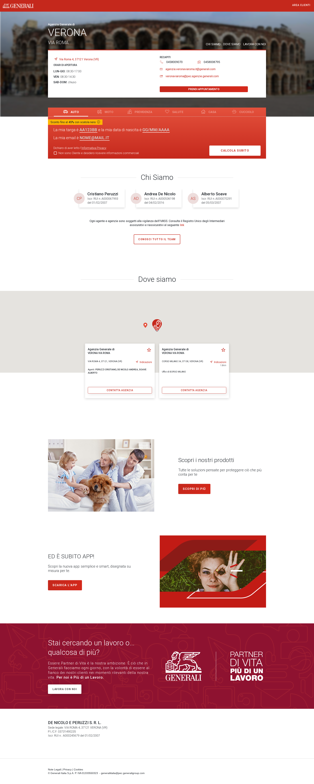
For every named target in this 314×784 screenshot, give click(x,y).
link (182, 225)
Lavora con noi (65, 689)
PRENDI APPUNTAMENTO (204, 89)
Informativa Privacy (93, 148)
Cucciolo (246, 112)
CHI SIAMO (213, 44)
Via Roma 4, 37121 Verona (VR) (79, 59)
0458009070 (174, 62)
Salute (177, 112)
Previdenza (143, 112)
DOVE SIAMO (231, 44)
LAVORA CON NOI (254, 44)
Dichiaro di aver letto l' (79, 148)
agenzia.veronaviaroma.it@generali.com (191, 69)
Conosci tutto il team (157, 239)
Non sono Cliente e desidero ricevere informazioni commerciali (99, 153)
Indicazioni (146, 362)
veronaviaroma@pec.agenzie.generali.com (192, 76)
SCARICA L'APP (65, 585)
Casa (212, 112)
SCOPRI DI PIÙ (194, 489)
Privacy (67, 769)
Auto (75, 112)
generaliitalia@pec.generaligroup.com (123, 773)
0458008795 (212, 62)
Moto (109, 112)
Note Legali (54, 769)
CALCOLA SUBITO (235, 150)
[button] (157, 325)
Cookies (78, 769)
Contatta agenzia (120, 390)
